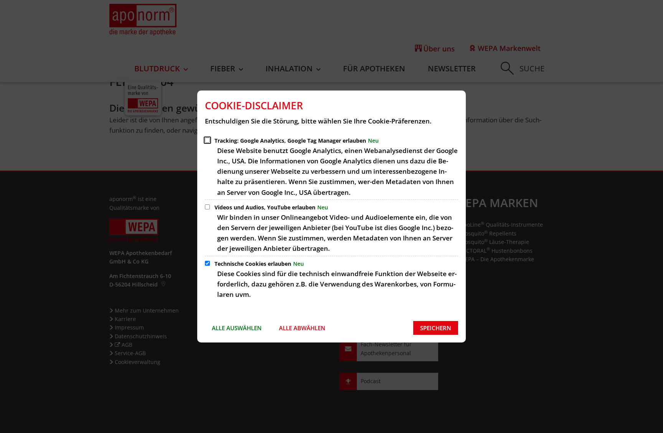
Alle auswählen (237, 328)
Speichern (435, 328)
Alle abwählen (302, 328)
